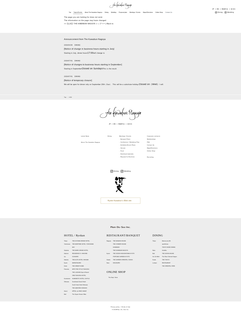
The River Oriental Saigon (169, 256)
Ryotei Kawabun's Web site (120, 201)
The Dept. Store (113, 277)
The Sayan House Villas (79, 294)
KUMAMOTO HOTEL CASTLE (81, 278)
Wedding (113, 12)
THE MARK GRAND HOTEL (80, 250)
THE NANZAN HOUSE (119, 241)
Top (70, 12)
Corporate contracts (153, 136)
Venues (122, 148)
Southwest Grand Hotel (79, 281)
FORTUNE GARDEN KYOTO (121, 256)
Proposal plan (123, 12)
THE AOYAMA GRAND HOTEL (81, 241)
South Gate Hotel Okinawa (80, 285)
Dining (106, 12)
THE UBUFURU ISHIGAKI (79, 288)
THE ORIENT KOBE (78, 266)
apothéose (165, 244)
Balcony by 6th (166, 241)
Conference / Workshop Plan (129, 142)
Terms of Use (126, 307)
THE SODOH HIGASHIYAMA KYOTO (123, 253)
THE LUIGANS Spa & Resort (80, 272)
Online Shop (159, 12)
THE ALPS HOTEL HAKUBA (80, 259)
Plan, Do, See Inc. (123, 309)
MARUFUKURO (76, 263)
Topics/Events (78, 12)
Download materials (126, 154)
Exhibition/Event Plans (127, 145)
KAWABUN (116, 247)
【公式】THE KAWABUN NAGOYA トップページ (86, 24)
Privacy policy (115, 307)
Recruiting (150, 157)
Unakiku (164, 250)
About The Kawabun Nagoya (93, 12)
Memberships (151, 139)
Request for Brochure (127, 156)
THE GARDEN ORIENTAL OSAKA (123, 259)
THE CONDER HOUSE (119, 244)
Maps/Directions (148, 12)
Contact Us (168, 12)
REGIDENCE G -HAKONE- (80, 253)
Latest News (85, 136)
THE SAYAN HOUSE (168, 253)
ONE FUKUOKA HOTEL (79, 275)
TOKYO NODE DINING (168, 247)
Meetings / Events (135, 12)
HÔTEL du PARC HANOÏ (79, 291)
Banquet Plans (125, 139)
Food (122, 151)
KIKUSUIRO (116, 263)
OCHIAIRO (75, 256)
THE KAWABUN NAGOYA (120, 250)
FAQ (148, 142)
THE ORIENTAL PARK (168, 266)
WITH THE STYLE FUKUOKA (80, 269)
